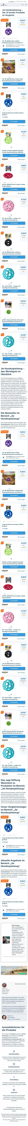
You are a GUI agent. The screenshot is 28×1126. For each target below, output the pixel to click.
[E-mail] (4, 959)
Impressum (18, 1107)
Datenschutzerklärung (9, 1109)
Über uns (17, 1109)
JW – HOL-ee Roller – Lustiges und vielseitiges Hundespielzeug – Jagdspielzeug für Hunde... (11, 354)
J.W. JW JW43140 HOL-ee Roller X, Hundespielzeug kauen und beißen (11, 253)
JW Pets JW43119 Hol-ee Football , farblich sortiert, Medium (13, 185)
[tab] (3, 38)
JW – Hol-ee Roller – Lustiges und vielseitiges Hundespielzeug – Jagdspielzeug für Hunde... (11, 219)
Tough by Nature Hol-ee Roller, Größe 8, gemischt (13, 113)
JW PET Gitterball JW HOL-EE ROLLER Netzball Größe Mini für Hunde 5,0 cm (12, 320)
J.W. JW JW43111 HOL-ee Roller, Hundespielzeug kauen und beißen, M (12, 42)
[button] (22, 4)
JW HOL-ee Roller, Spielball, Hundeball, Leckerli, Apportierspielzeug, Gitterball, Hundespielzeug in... (12, 151)
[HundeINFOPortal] (4, 4)
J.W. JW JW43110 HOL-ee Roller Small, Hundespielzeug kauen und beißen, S (12, 79)
